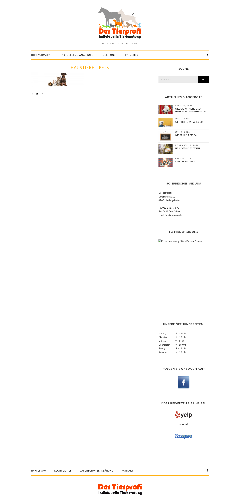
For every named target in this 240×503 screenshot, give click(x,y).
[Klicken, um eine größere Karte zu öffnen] (180, 274)
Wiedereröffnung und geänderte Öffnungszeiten (190, 110)
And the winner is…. (186, 161)
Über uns (109, 55)
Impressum (38, 471)
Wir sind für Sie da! (186, 135)
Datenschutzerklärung (96, 471)
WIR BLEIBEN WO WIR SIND (189, 122)
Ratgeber (131, 55)
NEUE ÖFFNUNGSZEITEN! (187, 148)
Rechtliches (63, 471)
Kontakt (128, 471)
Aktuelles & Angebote (77, 55)
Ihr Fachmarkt (41, 55)
